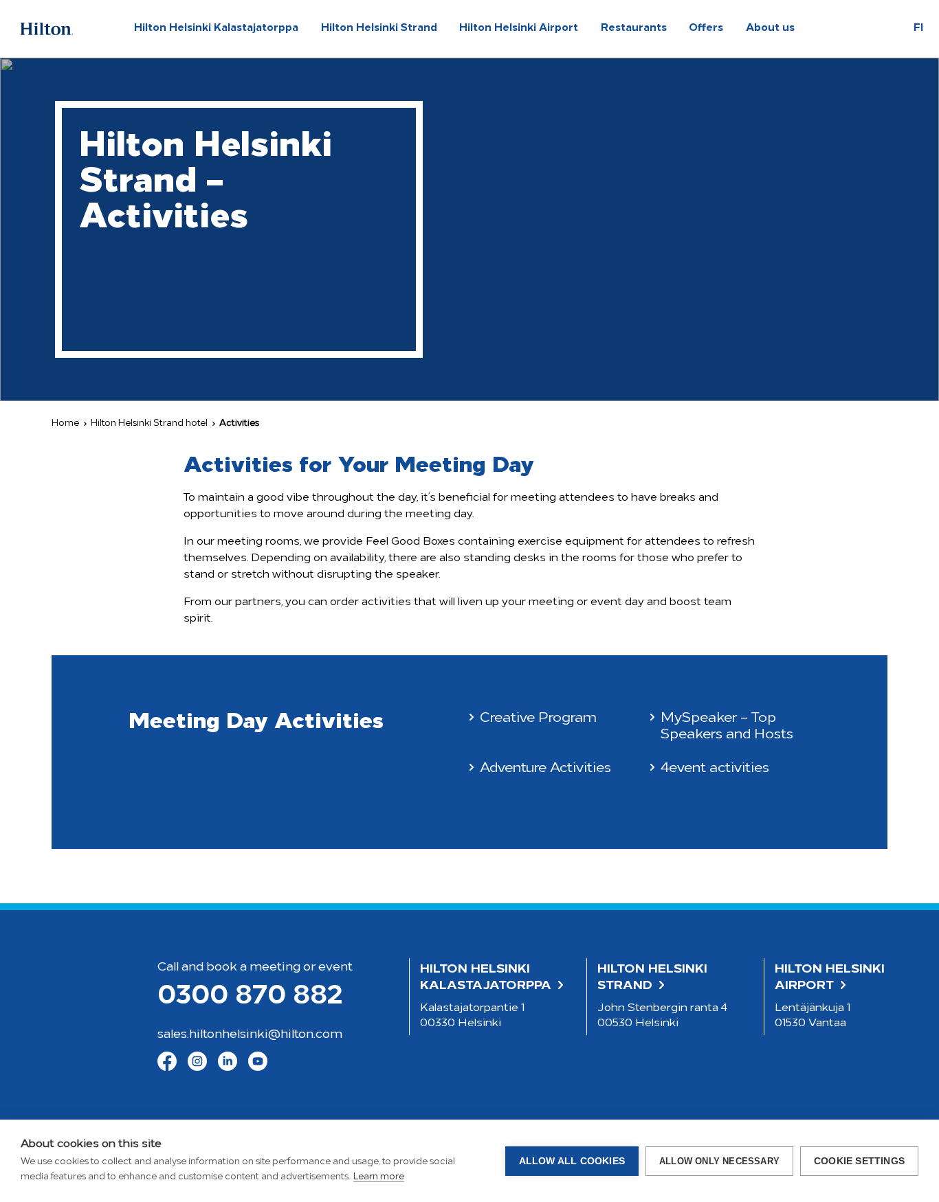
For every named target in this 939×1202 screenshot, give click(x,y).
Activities (239, 423)
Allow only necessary (719, 1161)
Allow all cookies (572, 1161)
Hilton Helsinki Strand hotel (149, 423)
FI (918, 28)
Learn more (378, 1176)
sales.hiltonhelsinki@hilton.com (249, 1035)
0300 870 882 (249, 997)
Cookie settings (859, 1161)
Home (65, 423)
